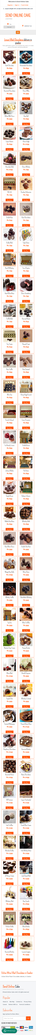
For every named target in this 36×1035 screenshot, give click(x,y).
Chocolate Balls (9, 167)
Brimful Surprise (26, 673)
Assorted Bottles (9, 952)
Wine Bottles (26, 926)
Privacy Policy (27, 1001)
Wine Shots (26, 572)
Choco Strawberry (26, 293)
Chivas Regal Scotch (26, 395)
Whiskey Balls (26, 521)
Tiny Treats (10, 344)
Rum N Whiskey (9, 268)
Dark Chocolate (9, 65)
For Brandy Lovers (9, 445)
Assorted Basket (26, 749)
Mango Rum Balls (9, 572)
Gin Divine (26, 471)
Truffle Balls (9, 319)
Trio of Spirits (26, 268)
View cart (9, 27)
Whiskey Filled (9, 901)
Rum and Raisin (26, 319)
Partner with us (13, 1004)
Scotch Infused (9, 420)
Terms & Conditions (24, 1004)
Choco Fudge (26, 141)
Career (5, 1004)
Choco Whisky (26, 167)
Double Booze (26, 445)
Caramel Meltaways (9, 724)
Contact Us (19, 1001)
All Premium (9, 800)
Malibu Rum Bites (9, 521)
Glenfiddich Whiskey (26, 597)
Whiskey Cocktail (26, 699)
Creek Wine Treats (26, 825)
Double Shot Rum (26, 547)
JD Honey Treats (9, 876)
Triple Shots (26, 243)
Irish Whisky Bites (26, 850)
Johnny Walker (9, 471)
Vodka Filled (9, 243)
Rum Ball (26, 116)
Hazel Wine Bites (9, 293)
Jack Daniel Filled (26, 876)
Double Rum (9, 217)
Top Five (9, 623)
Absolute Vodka (9, 850)
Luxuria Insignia (26, 952)
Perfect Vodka (9, 926)
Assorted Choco (9, 775)
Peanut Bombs (26, 648)
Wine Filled (9, 673)
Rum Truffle (9, 369)
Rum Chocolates (26, 217)
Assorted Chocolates (9, 91)
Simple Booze (9, 496)
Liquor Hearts (9, 141)
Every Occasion (26, 420)
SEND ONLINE (18, 16)
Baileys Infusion (26, 496)
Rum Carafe (26, 901)
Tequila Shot (9, 699)
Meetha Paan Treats (9, 648)
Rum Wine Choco (9, 547)
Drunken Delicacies (26, 192)
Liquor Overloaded (26, 800)
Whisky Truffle (9, 597)
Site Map (12, 1001)
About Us (5, 1001)
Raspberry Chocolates (10, 749)
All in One (9, 395)
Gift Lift (9, 192)
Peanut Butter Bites (26, 724)
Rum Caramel (26, 369)
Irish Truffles (9, 825)
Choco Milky (26, 91)
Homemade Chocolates (26, 65)
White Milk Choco (9, 116)
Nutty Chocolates (26, 775)
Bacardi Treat (26, 344)
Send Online (13, 987)
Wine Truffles (26, 623)
